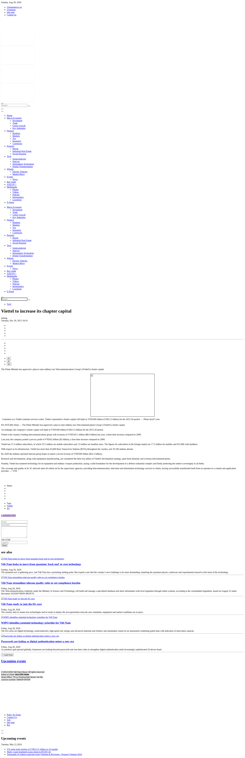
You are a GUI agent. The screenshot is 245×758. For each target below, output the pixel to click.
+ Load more (7, 655)
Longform (17, 200)
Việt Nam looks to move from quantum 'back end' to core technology (41, 564)
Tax (14, 138)
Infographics (18, 197)
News (15, 179)
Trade (15, 123)
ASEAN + (11, 184)
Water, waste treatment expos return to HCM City (29, 752)
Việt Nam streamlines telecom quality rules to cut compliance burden (40, 582)
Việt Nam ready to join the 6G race (21, 604)
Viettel (10, 506)
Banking (16, 133)
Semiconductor (19, 159)
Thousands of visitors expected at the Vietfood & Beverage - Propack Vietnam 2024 (44, 754)
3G (8, 508)
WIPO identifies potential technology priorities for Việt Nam (36, 622)
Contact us (11, 15)
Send (4, 545)
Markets (16, 136)
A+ (9, 364)
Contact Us (12, 717)
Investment (17, 120)
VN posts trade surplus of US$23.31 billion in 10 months (32, 749)
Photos (15, 189)
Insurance (16, 141)
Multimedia (12, 187)
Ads (8, 720)
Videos (15, 192)
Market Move (18, 174)
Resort (15, 148)
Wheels (10, 169)
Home (9, 115)
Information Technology (23, 164)
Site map (11, 12)
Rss (8, 725)
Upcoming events (13, 661)
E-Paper (10, 202)
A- (9, 358)
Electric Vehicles (19, 171)
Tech (9, 156)
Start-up (16, 161)
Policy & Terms (14, 715)
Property (10, 146)
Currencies (17, 143)
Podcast (15, 194)
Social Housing (19, 154)
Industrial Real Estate (21, 151)
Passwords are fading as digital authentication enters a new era (37, 641)
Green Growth (19, 125)
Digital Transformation (22, 166)
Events (10, 177)
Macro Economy (14, 118)
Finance (10, 131)
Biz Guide (11, 182)
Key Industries (19, 128)
